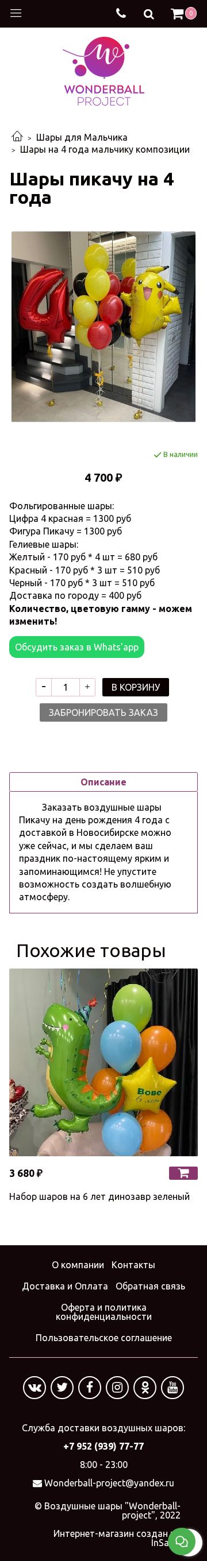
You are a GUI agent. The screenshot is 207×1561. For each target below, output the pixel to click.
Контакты (133, 1265)
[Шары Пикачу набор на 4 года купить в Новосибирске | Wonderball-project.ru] (103, 327)
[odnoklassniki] (144, 1387)
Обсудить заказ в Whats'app (77, 647)
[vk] (34, 1387)
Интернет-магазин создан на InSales (117, 1538)
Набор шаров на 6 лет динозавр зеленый (99, 1196)
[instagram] (117, 1387)
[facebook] (89, 1387)
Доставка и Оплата (65, 1286)
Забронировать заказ (103, 712)
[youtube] (172, 1387)
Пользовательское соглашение (104, 1338)
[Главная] (17, 137)
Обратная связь (150, 1286)
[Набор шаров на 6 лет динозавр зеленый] (103, 1063)
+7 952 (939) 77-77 (103, 1446)
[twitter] (62, 1387)
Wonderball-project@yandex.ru (109, 1483)
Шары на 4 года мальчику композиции (105, 149)
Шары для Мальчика (82, 137)
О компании (78, 1265)
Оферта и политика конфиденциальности (104, 1312)
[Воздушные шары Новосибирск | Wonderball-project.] (103, 70)
